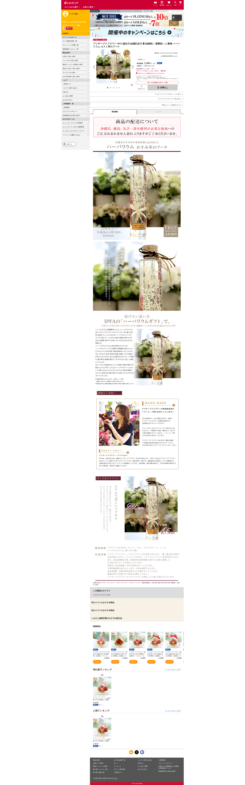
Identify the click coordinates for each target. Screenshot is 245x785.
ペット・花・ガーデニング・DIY (110, 11)
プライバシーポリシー (70, 111)
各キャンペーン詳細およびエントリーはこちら (151, 73)
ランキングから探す (69, 72)
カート (116, 763)
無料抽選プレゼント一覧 (70, 49)
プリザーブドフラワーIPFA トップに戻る (167, 94)
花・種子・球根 (148, 11)
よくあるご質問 (68, 96)
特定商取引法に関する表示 (71, 115)
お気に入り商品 (98, 763)
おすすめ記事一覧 (119, 760)
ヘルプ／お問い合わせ (70, 88)
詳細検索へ (66, 33)
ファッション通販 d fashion (71, 135)
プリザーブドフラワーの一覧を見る (169, 99)
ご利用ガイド (67, 84)
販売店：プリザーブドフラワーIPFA (166, 53)
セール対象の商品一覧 (70, 41)
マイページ (117, 766)
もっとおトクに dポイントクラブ (73, 131)
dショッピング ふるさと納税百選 (73, 127)
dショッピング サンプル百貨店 (72, 123)
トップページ (94, 11)
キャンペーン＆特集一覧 (70, 45)
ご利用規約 (66, 107)
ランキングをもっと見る (173, 669)
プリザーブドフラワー (162, 11)
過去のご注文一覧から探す (71, 68)
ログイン (69, 144)
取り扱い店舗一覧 (99, 772)
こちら (115, 778)
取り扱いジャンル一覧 (100, 769)
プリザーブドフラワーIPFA (101, 594)
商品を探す (96, 760)
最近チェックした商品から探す (73, 64)
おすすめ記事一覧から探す (71, 76)
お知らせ (65, 92)
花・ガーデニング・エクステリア (131, 11)
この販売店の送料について (169, 56)
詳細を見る (97, 662)
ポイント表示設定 (119, 769)
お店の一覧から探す (69, 56)
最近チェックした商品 (100, 766)
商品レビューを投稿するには (171, 105)
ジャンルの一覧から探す (70, 60)
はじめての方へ (68, 100)
